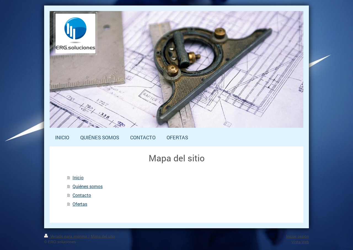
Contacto (82, 195)
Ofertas (80, 204)
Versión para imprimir (69, 236)
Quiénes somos (88, 186)
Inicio (78, 177)
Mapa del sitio (103, 236)
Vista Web (300, 241)
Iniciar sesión (297, 236)
